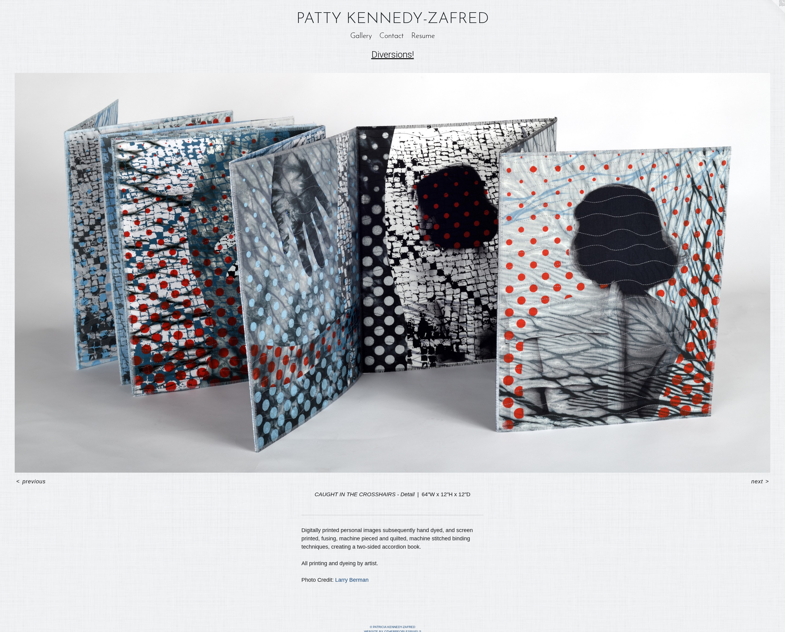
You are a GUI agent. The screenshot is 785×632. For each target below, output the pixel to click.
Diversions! (392, 54)
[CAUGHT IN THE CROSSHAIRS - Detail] (392, 273)
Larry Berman (352, 580)
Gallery (361, 36)
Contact (391, 36)
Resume (423, 36)
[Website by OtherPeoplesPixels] (772, 12)
